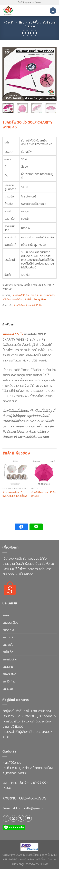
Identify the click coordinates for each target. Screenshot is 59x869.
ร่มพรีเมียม (17, 299)
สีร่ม (21, 22)
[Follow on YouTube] (28, 818)
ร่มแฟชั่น (7, 644)
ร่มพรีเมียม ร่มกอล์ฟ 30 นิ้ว (28, 305)
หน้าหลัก (9, 22)
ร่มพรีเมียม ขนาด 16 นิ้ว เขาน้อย (43, 494)
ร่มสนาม (7, 666)
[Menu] (53, 10)
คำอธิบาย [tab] (7, 324)
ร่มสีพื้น (34, 22)
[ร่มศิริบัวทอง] (16, 10)
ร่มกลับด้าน (9, 659)
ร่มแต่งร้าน (9, 637)
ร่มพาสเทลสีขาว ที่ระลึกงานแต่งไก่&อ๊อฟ (14, 494)
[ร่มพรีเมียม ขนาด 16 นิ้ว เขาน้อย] (44, 472)
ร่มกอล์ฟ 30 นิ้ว (12, 334)
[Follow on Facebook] (6, 818)
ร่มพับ (6, 615)
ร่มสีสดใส (49, 22)
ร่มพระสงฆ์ (9, 674)
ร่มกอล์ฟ (8, 629)
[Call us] (21, 818)
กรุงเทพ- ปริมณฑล (33, 2)
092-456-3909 (32, 798)
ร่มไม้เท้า (7, 652)
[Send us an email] (13, 818)
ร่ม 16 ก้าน (9, 681)
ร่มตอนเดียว (10, 622)
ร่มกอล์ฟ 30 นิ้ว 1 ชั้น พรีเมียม (27, 295)
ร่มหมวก (7, 688)
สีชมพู (32, 26)
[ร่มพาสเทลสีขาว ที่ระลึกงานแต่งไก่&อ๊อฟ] (15, 472)
